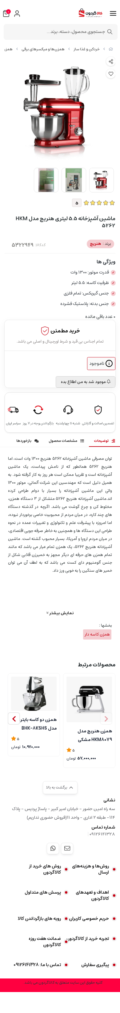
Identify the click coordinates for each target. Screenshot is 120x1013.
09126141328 (102, 834)
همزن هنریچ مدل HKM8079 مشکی (95, 734)
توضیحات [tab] (101, 441)
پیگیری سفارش (95, 965)
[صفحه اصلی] (111, 49)
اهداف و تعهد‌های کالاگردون (92, 895)
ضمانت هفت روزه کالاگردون (45, 942)
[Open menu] (113, 14)
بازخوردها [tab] (23, 441)
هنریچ (100, 243)
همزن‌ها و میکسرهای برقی (43, 49)
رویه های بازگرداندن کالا (39, 919)
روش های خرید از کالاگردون (45, 869)
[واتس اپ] (53, 848)
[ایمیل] (67, 848)
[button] (14, 718)
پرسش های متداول (43, 892)
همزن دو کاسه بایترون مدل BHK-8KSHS (36, 723)
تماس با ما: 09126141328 (37, 965)
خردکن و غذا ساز (87, 49)
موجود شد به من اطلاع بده (84, 381)
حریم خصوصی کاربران (89, 919)
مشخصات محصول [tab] (63, 441)
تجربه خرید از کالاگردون (87, 939)
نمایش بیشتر (61, 613)
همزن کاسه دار (97, 634)
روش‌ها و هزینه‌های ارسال (90, 869)
